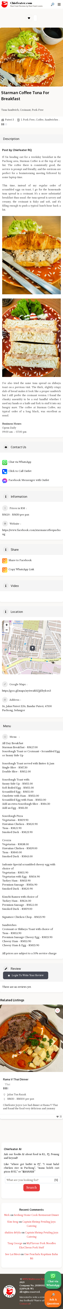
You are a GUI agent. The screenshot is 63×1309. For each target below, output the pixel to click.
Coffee (40, 119)
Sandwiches (51, 119)
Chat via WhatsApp (19, 461)
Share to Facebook (19, 560)
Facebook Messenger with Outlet (28, 480)
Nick (7, 1215)
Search (31, 1187)
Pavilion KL (14, 1094)
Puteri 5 (9, 119)
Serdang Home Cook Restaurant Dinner (36, 1215)
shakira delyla (13, 1232)
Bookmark (29, 18)
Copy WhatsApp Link (20, 569)
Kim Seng (12, 1221)
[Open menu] (59, 4)
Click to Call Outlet (19, 471)
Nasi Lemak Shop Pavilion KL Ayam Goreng (31, 1079)
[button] (3, 1038)
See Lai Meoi (12, 1254)
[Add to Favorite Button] (57, 1010)
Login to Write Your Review (28, 975)
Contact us (24, 1303)
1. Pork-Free (28, 119)
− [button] (7, 630)
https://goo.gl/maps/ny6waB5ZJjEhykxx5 (26, 690)
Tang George (14, 1243)
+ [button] (7, 625)
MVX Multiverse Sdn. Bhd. (37, 1279)
